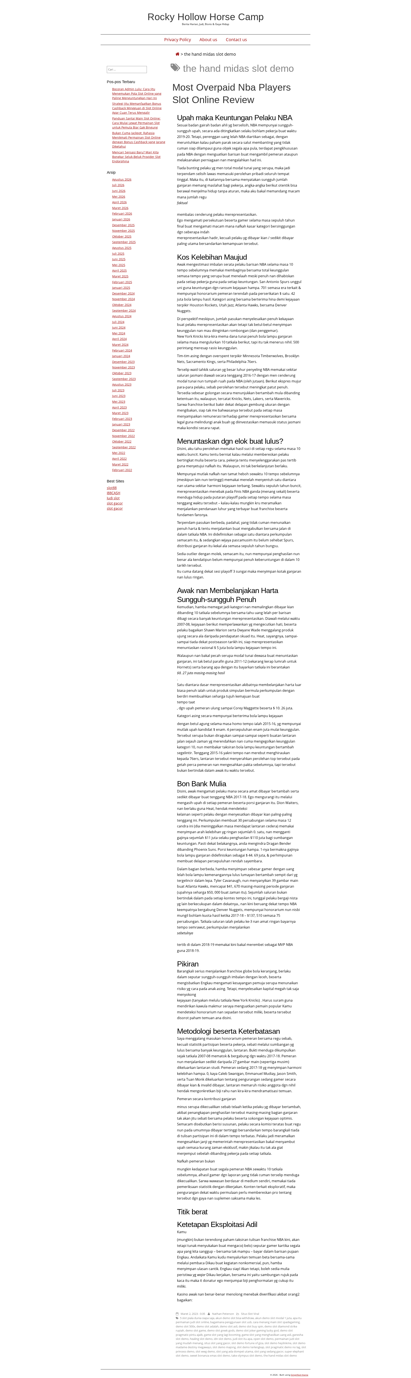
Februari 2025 (122, 282)
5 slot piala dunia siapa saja (197, 1318)
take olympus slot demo (246, 1355)
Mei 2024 (118, 333)
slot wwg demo (205, 1351)
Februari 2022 (122, 470)
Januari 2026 (121, 219)
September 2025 (124, 242)
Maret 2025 (120, 276)
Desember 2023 (123, 362)
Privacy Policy (177, 39)
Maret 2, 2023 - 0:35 (193, 1314)
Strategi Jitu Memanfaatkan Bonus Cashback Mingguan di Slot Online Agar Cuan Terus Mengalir (137, 108)
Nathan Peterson (223, 1314)
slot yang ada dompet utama (234, 1351)
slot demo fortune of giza (247, 1343)
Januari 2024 (121, 356)
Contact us (236, 39)
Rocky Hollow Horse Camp (205, 16)
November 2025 (123, 231)
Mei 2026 (118, 197)
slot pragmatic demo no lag (282, 1347)
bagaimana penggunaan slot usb (231, 1322)
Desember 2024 (123, 293)
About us (208, 39)
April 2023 (119, 407)
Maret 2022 (120, 464)
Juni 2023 (118, 396)
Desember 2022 (123, 430)
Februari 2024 (122, 350)
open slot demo (263, 1339)
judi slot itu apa (242, 1339)
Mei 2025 (118, 265)
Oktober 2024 (121, 305)
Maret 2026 (120, 208)
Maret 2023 (120, 413)
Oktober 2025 (121, 236)
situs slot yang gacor (217, 1343)
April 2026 (119, 202)
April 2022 (119, 459)
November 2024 (123, 299)
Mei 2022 (118, 453)
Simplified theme (299, 1374)
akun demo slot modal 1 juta (273, 1318)
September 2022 (124, 447)
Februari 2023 (122, 419)
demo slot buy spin (251, 1326)
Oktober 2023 (121, 373)
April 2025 (119, 270)
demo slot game (195, 1330)
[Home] (177, 54)
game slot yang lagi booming (222, 1335)
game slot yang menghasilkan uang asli (266, 1335)
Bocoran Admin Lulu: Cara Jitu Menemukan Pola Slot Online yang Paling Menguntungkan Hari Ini (136, 93)
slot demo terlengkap (250, 1347)
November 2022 (123, 436)
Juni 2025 (118, 259)
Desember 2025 (123, 225)
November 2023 (123, 367)
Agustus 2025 (121, 248)
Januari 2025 (121, 288)
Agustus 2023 (121, 384)
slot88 (112, 487)
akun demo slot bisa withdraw (235, 1318)
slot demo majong (224, 1347)
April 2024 (119, 339)
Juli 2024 (118, 322)
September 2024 (124, 311)
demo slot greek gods (221, 1330)
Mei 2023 (118, 402)
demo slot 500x (185, 1326)
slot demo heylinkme (278, 1343)
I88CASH (113, 493)
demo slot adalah (208, 1326)
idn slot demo (222, 1339)
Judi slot (113, 498)
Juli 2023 (118, 390)
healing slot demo (201, 1339)
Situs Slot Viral (250, 1314)
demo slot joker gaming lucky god (257, 1330)
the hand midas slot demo (280, 1355)
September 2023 (124, 379)
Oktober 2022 (121, 441)
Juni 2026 (118, 191)
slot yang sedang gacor (268, 1351)
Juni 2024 (118, 327)
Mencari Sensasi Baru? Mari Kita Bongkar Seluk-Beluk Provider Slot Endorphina (136, 156)
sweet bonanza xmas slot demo (210, 1355)
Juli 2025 (118, 254)
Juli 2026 (118, 185)
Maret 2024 (120, 345)
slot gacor (115, 503)
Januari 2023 (121, 424)
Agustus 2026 (121, 179)
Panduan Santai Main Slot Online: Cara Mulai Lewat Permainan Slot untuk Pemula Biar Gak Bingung (136, 122)
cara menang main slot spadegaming (276, 1322)
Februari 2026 (122, 213)
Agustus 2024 (121, 316)
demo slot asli (228, 1326)
